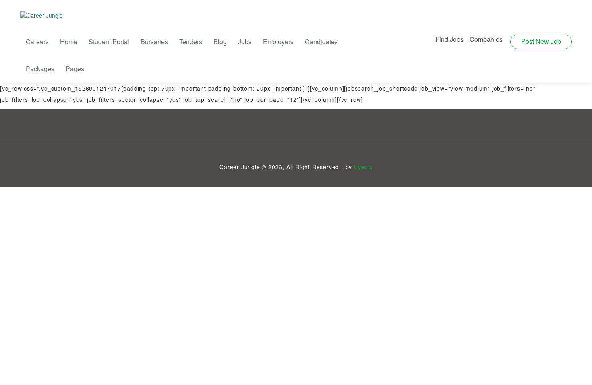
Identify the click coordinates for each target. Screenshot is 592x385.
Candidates (321, 41)
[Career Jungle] (41, 14)
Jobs (245, 41)
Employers (278, 41)
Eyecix (363, 167)
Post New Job (541, 41)
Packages (40, 68)
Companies (486, 39)
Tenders (190, 41)
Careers (37, 41)
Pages (75, 68)
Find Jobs (449, 39)
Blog (220, 41)
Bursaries (154, 41)
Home (68, 41)
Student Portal (109, 41)
